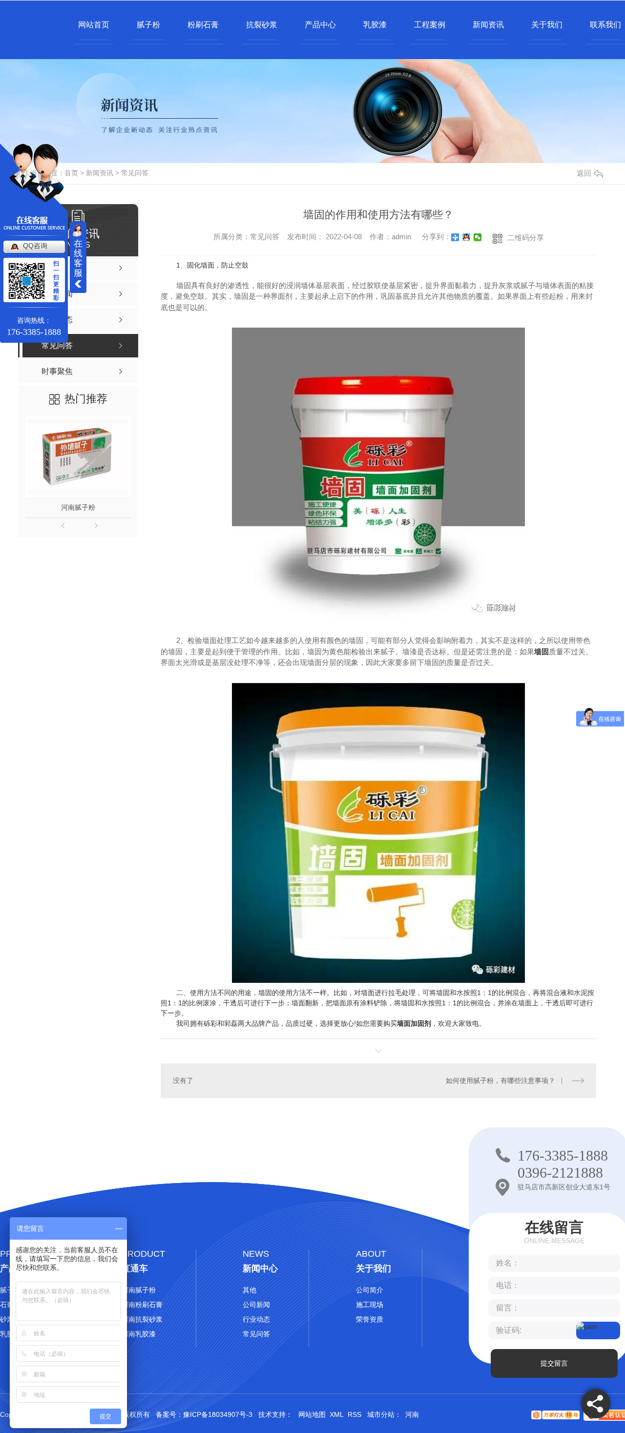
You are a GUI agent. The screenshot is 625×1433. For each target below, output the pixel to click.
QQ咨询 (35, 245)
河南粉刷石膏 (142, 1304)
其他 (249, 1290)
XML (337, 1414)
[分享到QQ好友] (466, 237)
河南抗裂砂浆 (142, 1319)
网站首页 (93, 25)
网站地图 (312, 1414)
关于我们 (546, 25)
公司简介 (369, 1290)
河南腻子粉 (78, 507)
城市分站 (381, 1414)
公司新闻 (256, 1304)
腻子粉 (148, 25)
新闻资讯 (488, 25)
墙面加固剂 (414, 1023)
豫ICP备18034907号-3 (217, 1414)
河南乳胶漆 (139, 1334)
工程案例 (429, 25)
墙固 (541, 651)
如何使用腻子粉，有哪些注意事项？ (500, 1080)
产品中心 (320, 25)
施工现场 (369, 1304)
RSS (354, 1414)
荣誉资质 (369, 1319)
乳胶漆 (375, 25)
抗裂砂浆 (261, 25)
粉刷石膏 (203, 25)
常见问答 (134, 173)
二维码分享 (525, 237)
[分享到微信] (478, 237)
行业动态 (256, 1319)
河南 (412, 1414)
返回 (584, 173)
